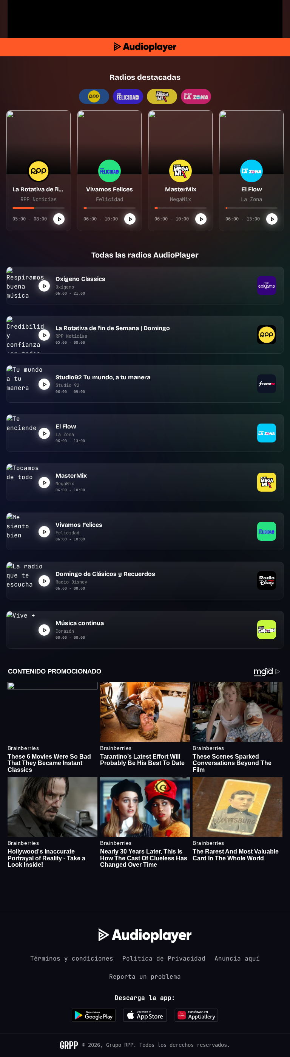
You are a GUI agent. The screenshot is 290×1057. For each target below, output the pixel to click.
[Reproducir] (59, 219)
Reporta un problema (145, 977)
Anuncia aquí (237, 958)
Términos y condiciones (71, 958)
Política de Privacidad (163, 958)
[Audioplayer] (145, 47)
